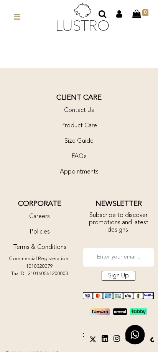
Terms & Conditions (39, 247)
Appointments (79, 172)
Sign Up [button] (118, 276)
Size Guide (79, 141)
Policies (40, 232)
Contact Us (79, 110)
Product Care (79, 126)
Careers (39, 217)
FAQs (79, 156)
